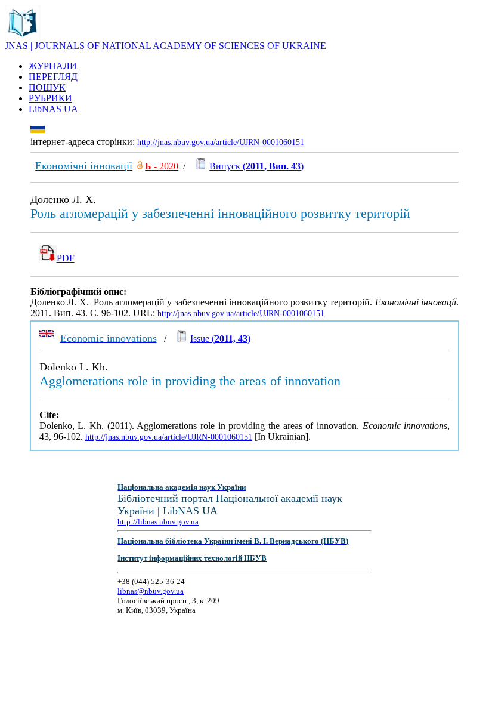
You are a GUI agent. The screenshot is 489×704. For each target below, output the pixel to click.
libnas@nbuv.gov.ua (150, 590)
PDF (66, 258)
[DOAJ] (140, 166)
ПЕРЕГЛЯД (53, 77)
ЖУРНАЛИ (53, 66)
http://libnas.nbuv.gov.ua (158, 521)
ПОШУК (47, 87)
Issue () (220, 339)
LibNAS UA (53, 109)
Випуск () (256, 166)
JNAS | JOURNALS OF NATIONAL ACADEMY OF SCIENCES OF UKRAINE (165, 46)
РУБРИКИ (50, 98)
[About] (23, 37)
